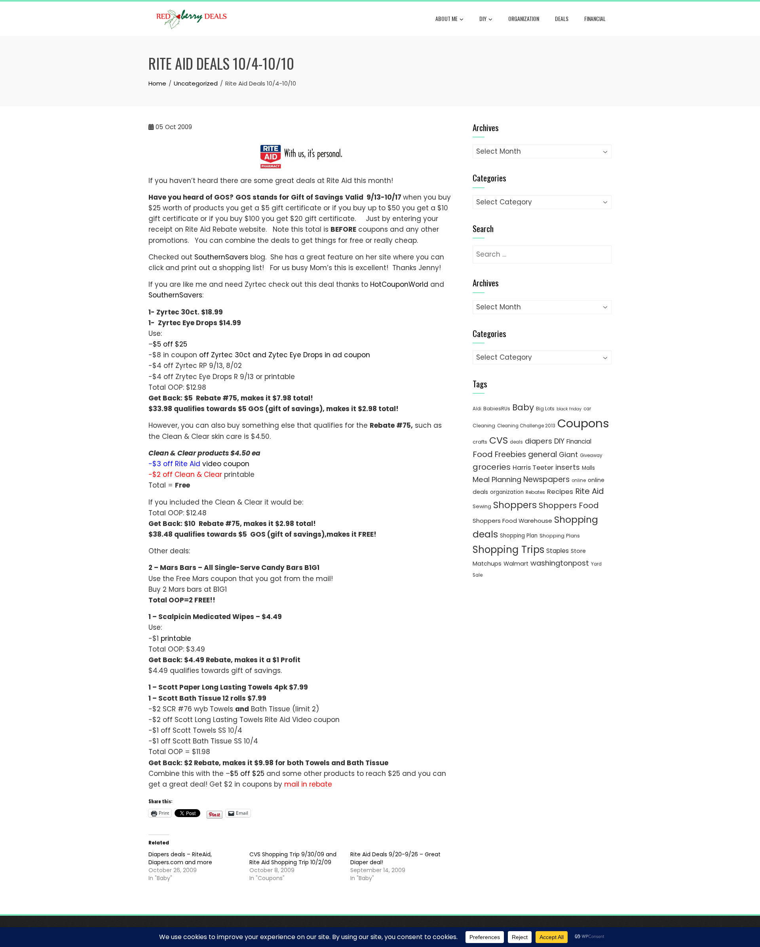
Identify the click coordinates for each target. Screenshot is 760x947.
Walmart (516, 564)
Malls (588, 468)
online (579, 480)
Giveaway (591, 455)
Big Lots (545, 408)
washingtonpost (559, 563)
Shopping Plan (519, 535)
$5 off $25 (170, 344)
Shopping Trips (508, 549)
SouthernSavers (221, 257)
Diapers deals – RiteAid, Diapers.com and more (180, 858)
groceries (492, 467)
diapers (538, 441)
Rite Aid (589, 491)
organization (507, 492)
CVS (498, 440)
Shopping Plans (560, 535)
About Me (446, 18)
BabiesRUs (496, 408)
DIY (482, 18)
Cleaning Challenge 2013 (526, 426)
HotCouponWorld (399, 284)
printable (176, 638)
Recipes (560, 491)
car (587, 409)
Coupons (583, 423)
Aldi (477, 409)
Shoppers (515, 505)
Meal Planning (497, 479)
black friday (569, 409)
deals (561, 18)
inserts (567, 467)
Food (483, 454)
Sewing (482, 506)
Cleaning (484, 425)
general (542, 454)
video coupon (225, 464)
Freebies (510, 454)
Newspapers (546, 479)
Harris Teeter (533, 467)
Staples (557, 551)
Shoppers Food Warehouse (512, 520)
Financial (595, 18)
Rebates (535, 492)
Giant (568, 454)
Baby (523, 407)
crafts (480, 441)
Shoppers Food (569, 505)
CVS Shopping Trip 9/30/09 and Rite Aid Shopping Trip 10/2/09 (292, 858)
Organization (523, 18)
